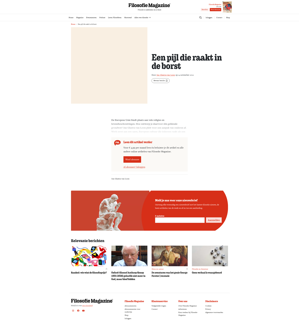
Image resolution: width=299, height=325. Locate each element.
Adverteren (182, 309)
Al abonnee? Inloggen (134, 167)
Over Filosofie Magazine (187, 306)
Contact (219, 17)
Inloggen (128, 318)
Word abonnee (215, 9)
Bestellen (205, 9)
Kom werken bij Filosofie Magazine (187, 313)
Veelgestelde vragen (158, 306)
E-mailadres (159, 216)
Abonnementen (130, 306)
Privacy (208, 309)
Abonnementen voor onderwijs (132, 310)
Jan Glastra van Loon (166, 75)
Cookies (208, 306)
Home (73, 24)
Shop (228, 17)
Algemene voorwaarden (214, 312)
